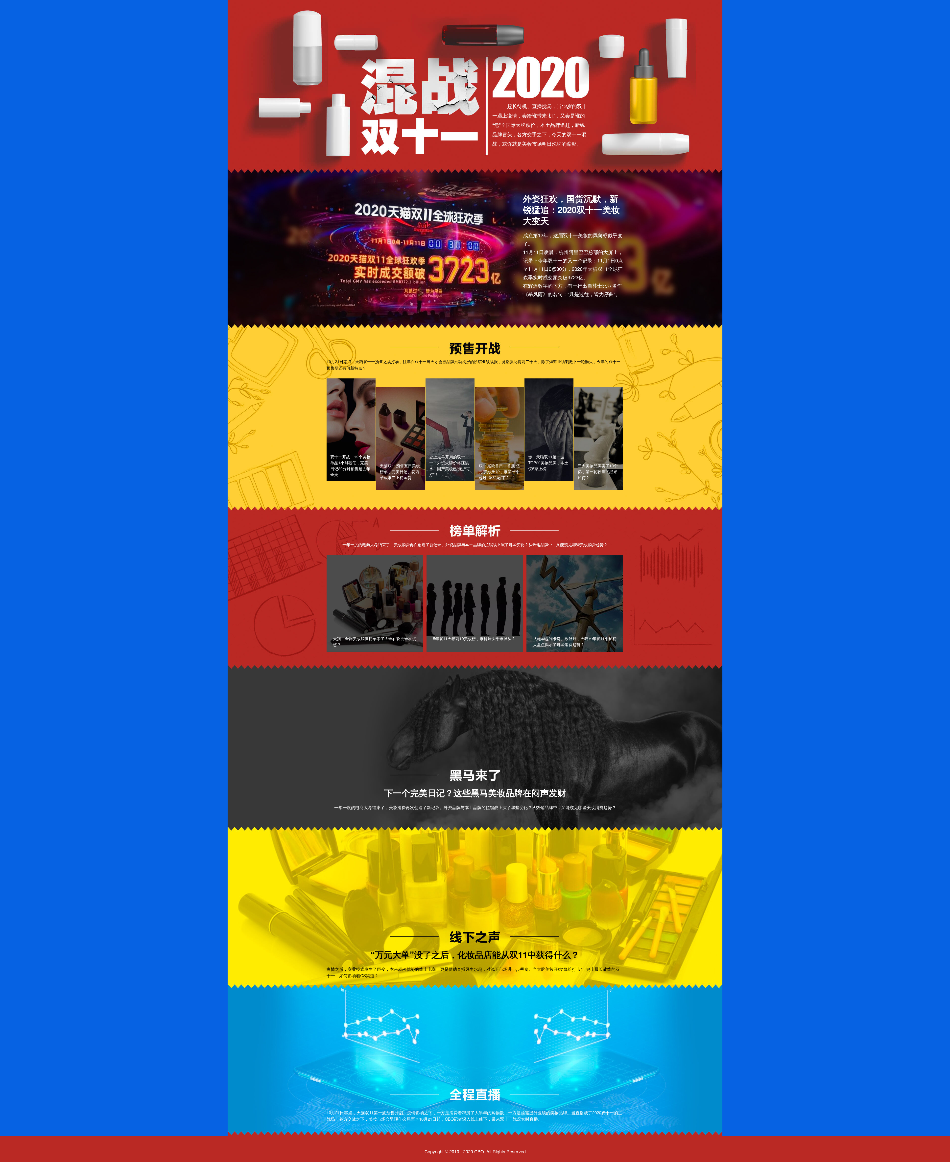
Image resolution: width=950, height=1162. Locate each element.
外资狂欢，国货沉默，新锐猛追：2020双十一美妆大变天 (571, 209)
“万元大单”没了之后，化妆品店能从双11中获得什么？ (475, 954)
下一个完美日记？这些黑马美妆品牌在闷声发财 (475, 793)
